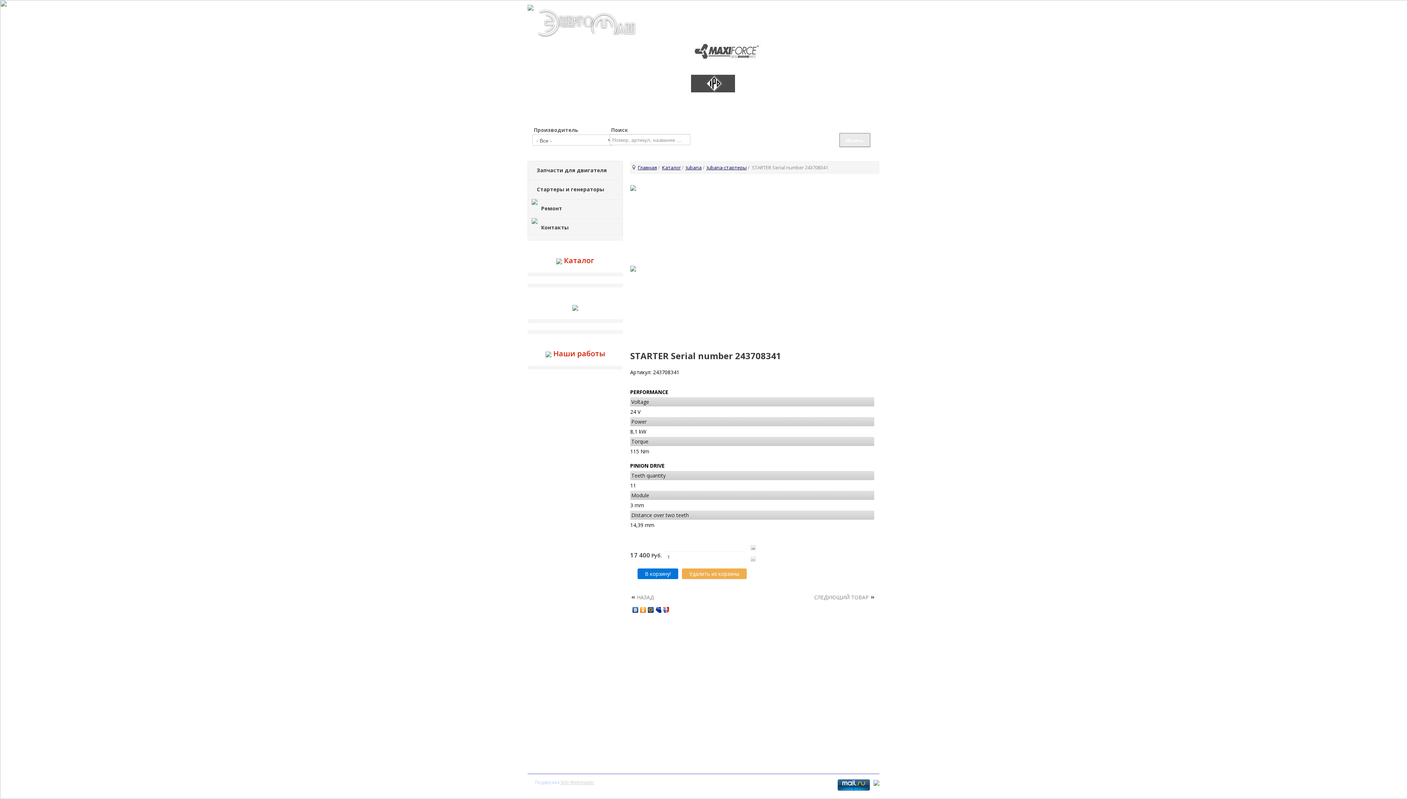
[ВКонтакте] (635, 610)
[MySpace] (658, 610)
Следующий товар (842, 597)
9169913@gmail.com (848, 8)
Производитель (556, 129)
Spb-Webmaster (577, 782)
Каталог (671, 167)
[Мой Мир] (651, 610)
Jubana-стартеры (727, 167)
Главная (647, 167)
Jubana (694, 167)
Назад (644, 597)
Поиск (619, 129)
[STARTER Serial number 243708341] (754, 221)
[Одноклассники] (643, 610)
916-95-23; (802, 18)
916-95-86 (854, 18)
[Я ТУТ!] (666, 610)
